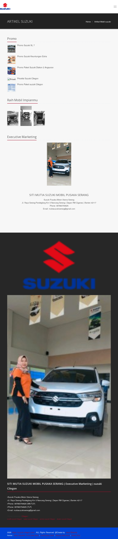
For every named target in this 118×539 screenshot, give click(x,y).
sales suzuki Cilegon (31, 519)
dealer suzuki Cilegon (64, 519)
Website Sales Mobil (63, 535)
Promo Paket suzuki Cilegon (30, 84)
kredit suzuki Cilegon (14, 519)
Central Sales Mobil (47, 535)
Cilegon (25, 516)
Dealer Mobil (76, 535)
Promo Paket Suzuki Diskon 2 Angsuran (35, 67)
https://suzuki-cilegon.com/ (23, 532)
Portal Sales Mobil (32, 535)
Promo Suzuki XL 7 (26, 45)
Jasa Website (71, 532)
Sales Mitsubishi (19, 535)
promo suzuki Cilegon (47, 519)
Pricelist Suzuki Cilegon (27, 78)
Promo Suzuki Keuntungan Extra (32, 56)
